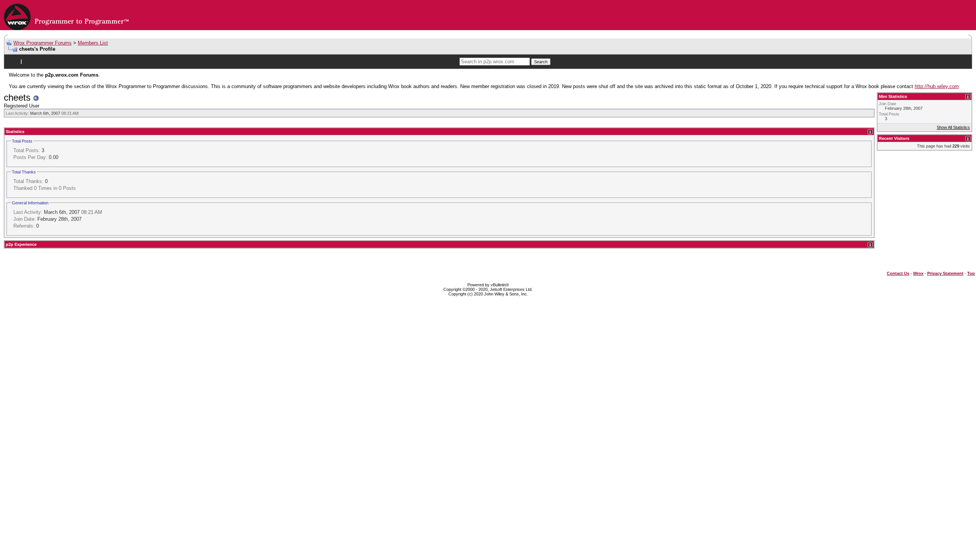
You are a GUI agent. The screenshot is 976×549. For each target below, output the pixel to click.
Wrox (918, 273)
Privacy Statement (945, 273)
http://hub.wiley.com (937, 86)
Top (971, 273)
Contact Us (898, 273)
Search (540, 61)
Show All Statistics (953, 127)
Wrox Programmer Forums (42, 43)
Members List (93, 43)
